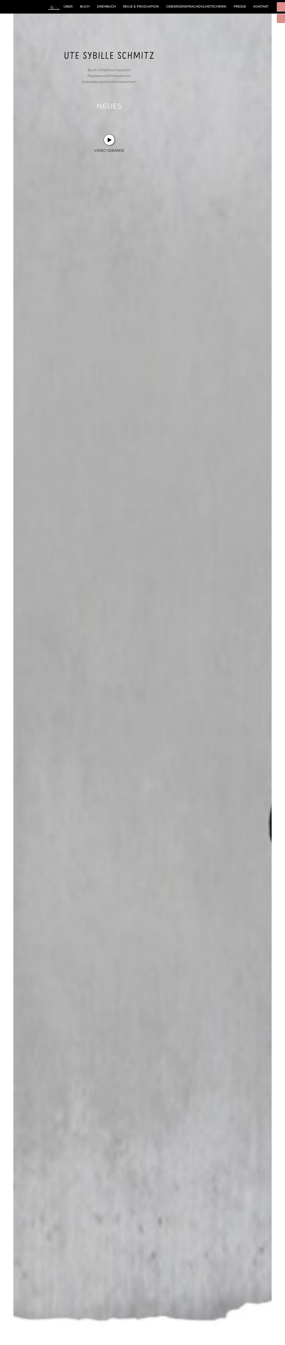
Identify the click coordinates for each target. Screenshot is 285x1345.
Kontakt (261, 6)
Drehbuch (106, 6)
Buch (85, 6)
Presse (240, 6)
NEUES (109, 106)
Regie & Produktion (141, 6)
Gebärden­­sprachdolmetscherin (196, 6)
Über (68, 6)
